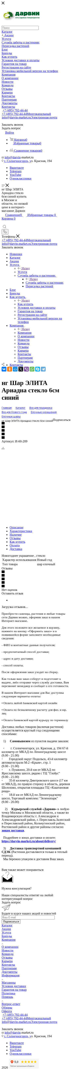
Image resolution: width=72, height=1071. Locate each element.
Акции (6, 929)
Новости (7, 950)
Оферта (7, 1011)
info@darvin (13, 157)
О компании (10, 946)
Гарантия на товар (14, 989)
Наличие (16, 534)
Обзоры (7, 1007)
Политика (8, 993)
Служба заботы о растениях (44, 282)
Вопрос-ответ (11, 1004)
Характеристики (21, 531)
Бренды (7, 936)
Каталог (7, 925)
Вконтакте (17, 167)
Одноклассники (20, 178)
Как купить (25, 304)
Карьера (7, 961)
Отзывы (15, 538)
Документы (9, 972)
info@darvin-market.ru (29, 117)
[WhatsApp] (32, 369)
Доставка (16, 549)
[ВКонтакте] (4, 369)
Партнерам (9, 968)
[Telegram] (43, 369)
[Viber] (26, 369)
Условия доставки (14, 986)
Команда (7, 954)
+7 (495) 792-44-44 (15, 110)
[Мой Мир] (15, 369)
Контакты (8, 964)
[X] (20, 369)
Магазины (9, 982)
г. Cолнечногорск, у (17, 161)
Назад (26, 268)
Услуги (22, 272)
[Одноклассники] (9, 369)
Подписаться (11, 921)
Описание (16, 527)
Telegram (15, 171)
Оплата (15, 545)
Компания (24, 332)
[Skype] (37, 369)
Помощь (7, 997)
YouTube (15, 175)
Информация (10, 975)
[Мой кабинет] (3, 223)
